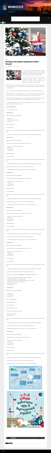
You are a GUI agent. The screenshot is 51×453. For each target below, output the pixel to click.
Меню (3, 22)
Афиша (6, 59)
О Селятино (21, 18)
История (29, 18)
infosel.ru (9, 66)
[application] (25, 434)
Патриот (10, 443)
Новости (14, 18)
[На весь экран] (43, 438)
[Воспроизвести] (7, 438)
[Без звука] (41, 438)
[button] (25, 434)
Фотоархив (36, 18)
